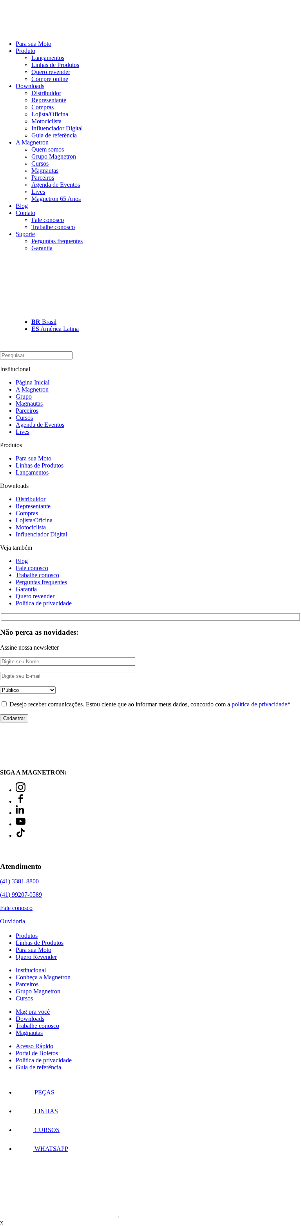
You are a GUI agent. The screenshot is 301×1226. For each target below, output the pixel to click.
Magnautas (44, 170)
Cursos (40, 163)
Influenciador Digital (57, 128)
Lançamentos (47, 57)
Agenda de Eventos (55, 184)
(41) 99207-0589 (21, 894)
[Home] (43, 30)
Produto (25, 50)
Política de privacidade (44, 603)
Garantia (42, 248)
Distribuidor (46, 93)
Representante (48, 100)
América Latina (55, 328)
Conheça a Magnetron (43, 977)
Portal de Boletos (37, 1053)
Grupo (24, 396)
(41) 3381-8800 (19, 881)
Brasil (43, 321)
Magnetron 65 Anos (56, 198)
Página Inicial (32, 382)
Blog (22, 205)
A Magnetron (32, 142)
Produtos (27, 935)
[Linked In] (20, 812)
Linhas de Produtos (55, 64)
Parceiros (42, 177)
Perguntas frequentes (57, 241)
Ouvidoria (12, 921)
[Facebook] (20, 801)
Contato (25, 212)
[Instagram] (20, 790)
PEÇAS (43, 1092)
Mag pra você (33, 1011)
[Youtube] (20, 824)
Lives (38, 191)
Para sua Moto (33, 43)
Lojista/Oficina (49, 114)
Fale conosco (47, 220)
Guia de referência (54, 135)
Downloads (30, 86)
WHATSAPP (50, 1148)
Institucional (31, 970)
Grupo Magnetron (53, 156)
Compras (42, 107)
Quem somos (47, 149)
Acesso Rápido (34, 1046)
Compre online (49, 79)
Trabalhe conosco (53, 227)
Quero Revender (36, 956)
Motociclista (46, 121)
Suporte (25, 234)
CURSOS (46, 1130)
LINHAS (45, 1111)
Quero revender (50, 72)
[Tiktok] (20, 835)
